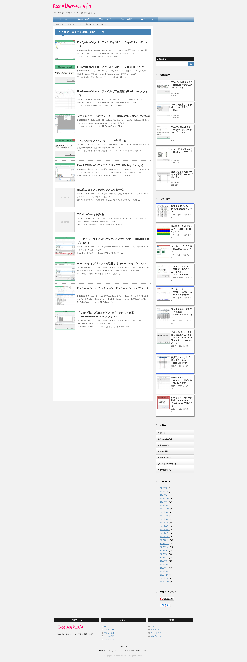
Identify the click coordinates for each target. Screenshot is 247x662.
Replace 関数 (103, 148)
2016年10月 (165, 509)
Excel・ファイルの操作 (140, 50)
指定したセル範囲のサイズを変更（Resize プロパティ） (182, 174)
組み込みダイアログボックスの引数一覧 (100, 189)
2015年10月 (165, 547)
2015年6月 (164, 561)
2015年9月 (164, 551)
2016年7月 (164, 516)
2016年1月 (164, 537)
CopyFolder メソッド (110, 50)
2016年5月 (164, 523)
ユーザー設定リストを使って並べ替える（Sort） (181, 107)
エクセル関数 (109, 636)
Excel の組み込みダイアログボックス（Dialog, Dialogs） (110, 165)
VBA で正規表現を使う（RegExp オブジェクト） (182, 152)
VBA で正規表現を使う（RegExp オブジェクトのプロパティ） (182, 129)
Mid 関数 (94, 148)
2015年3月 (164, 571)
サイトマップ (109, 639)
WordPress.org (156, 636)
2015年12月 (165, 540)
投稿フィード (156, 630)
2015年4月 (164, 568)
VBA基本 (123, 53)
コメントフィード (157, 633)
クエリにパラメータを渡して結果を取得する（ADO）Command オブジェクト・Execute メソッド (182, 337)
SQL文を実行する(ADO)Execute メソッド (181, 209)
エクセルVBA (131, 53)
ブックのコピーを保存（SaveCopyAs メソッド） (182, 249)
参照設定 (121, 123)
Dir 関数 (110, 145)
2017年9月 (164, 502)
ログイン (154, 626)
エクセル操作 (109, 633)
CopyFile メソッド (109, 71)
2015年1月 (164, 578)
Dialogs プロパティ (91, 172)
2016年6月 (164, 519)
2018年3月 (164, 488)
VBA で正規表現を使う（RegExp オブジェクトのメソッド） (182, 85)
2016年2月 (164, 533)
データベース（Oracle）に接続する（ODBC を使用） (181, 380)
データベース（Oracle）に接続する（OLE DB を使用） (181, 292)
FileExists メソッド (140, 99)
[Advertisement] (103, 363)
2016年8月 (164, 512)
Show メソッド (120, 172)
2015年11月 (164, 544)
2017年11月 (164, 495)
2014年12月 (165, 582)
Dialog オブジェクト (132, 169)
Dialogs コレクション (129, 194)
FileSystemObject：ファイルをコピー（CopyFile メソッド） (113, 66)
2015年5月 (164, 564)
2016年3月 (164, 530)
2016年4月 (164, 526)
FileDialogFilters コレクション (118, 299)
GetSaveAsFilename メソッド (87, 324)
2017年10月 (165, 498)
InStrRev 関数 (86, 148)
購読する (162, 59)
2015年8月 (164, 554)
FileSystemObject (96, 50)
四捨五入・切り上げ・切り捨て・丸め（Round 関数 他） (181, 360)
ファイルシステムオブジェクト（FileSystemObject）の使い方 (113, 116)
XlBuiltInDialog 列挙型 (90, 214)
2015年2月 (164, 575)
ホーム (106, 626)
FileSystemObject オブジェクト (88, 53)
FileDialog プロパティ (95, 271)
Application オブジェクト (116, 169)
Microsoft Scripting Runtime (109, 53)
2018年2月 (164, 491)
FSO (85, 123)
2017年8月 (164, 505)
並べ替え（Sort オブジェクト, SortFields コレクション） (181, 229)
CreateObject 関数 (125, 50)
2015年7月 (164, 557)
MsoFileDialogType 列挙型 (112, 271)
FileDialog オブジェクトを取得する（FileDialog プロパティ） (113, 263)
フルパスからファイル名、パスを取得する (101, 140)
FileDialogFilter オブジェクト (97, 299)
